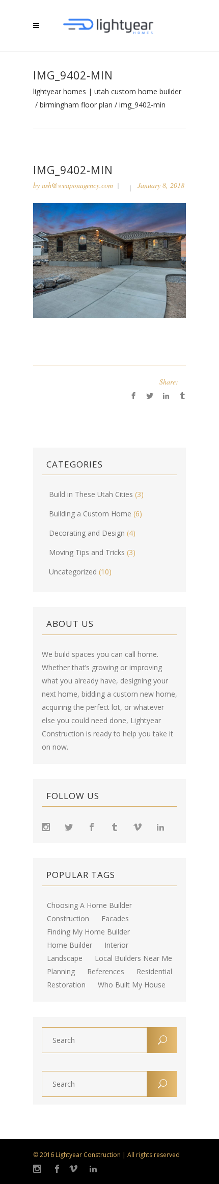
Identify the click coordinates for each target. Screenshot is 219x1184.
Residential (154, 971)
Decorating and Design (87, 533)
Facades (115, 918)
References (105, 971)
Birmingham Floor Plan (76, 104)
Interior (116, 945)
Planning (61, 971)
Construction (68, 918)
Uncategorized (73, 571)
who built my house (132, 984)
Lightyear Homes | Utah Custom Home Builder (107, 91)
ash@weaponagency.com (77, 185)
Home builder (69, 945)
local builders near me (133, 958)
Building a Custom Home (90, 513)
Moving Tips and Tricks (87, 552)
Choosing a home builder (89, 905)
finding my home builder (88, 932)
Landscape (65, 958)
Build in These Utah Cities (91, 494)
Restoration (66, 984)
